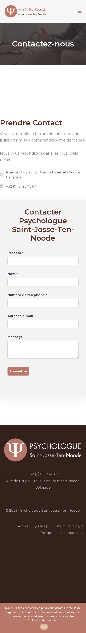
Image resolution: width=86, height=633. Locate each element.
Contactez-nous (71, 533)
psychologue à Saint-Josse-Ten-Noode (36, 417)
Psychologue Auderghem (27, 573)
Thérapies (47, 533)
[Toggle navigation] (62, 11)
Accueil (23, 526)
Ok (44, 626)
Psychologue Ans (26, 591)
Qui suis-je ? (42, 526)
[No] (81, 618)
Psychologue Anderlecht (47, 566)
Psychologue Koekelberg (26, 553)
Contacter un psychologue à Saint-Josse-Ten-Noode (35, 85)
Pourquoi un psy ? (70, 526)
